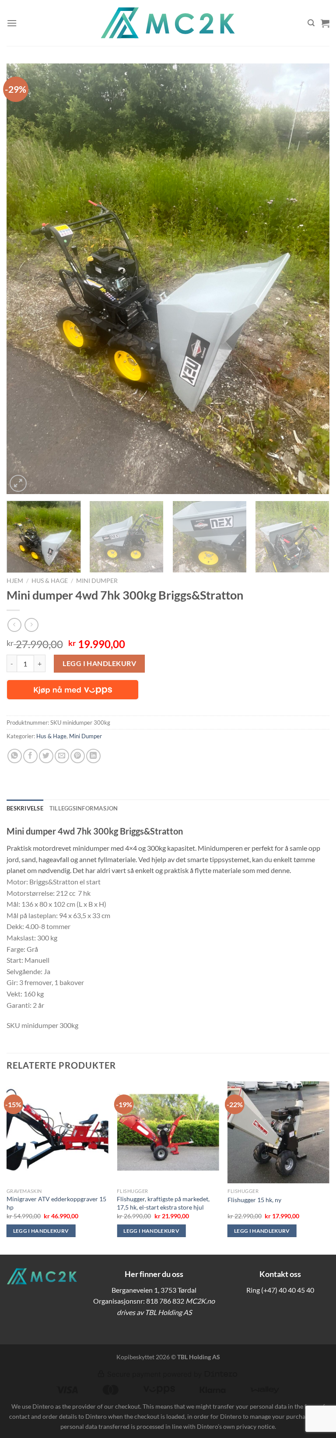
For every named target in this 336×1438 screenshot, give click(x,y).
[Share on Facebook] (30, 756)
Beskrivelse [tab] (25, 808)
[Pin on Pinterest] (77, 756)
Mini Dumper (97, 580)
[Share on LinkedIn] (93, 756)
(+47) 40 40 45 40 (287, 1290)
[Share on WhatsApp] (14, 756)
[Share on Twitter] (46, 756)
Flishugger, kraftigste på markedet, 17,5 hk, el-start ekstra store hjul (163, 1203)
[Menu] (12, 23)
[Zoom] (18, 483)
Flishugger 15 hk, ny (254, 1199)
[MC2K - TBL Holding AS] (168, 23)
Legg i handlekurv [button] (41, 1231)
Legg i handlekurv (99, 663)
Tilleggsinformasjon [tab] (83, 808)
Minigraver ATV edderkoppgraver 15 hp (56, 1203)
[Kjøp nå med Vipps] (73, 690)
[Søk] (311, 23)
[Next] (312, 279)
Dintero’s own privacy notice (236, 1426)
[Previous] (24, 279)
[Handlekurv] (325, 23)
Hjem (15, 580)
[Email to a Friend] (62, 756)
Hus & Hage (50, 580)
